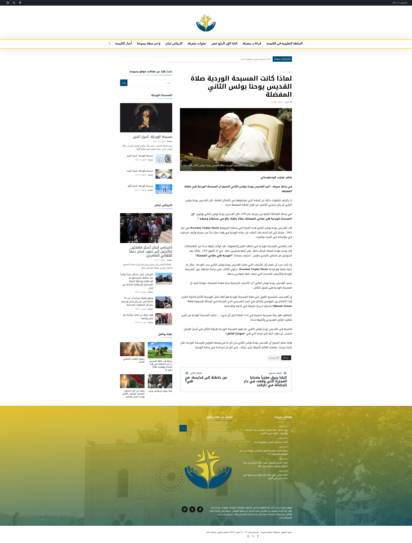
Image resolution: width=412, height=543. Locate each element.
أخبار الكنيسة (126, 536)
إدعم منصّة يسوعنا (142, 536)
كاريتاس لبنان (158, 536)
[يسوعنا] (206, 10)
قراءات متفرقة (208, 536)
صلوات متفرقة (173, 536)
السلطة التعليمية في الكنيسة (229, 536)
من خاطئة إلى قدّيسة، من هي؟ (206, 377)
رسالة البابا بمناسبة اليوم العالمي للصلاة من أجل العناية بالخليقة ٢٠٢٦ (240, 59)
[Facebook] (20, 2)
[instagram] (7, 2)
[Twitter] (13, 2)
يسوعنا (169, 141)
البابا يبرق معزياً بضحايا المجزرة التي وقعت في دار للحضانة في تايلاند (265, 379)
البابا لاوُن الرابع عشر (191, 536)
